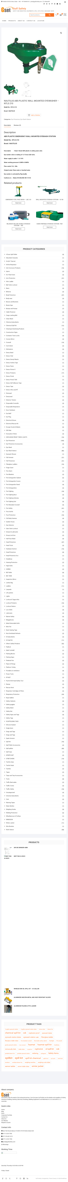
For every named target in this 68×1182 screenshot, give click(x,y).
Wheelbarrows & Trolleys (13, 816)
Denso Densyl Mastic (12, 359)
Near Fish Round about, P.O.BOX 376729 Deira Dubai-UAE (18, 1131)
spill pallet (53, 1058)
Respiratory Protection (12, 694)
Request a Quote (5, 1122)
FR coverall (59, 1040)
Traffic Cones (10, 786)
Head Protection (11, 552)
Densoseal (9, 396)
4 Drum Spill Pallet (11, 254)
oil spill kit (49, 1049)
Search (49, 15)
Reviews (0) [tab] (17, 125)
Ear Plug (8, 417)
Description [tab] (7, 125)
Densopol (9, 393)
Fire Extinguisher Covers (13, 481)
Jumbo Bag (9, 582)
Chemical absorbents (12, 322)
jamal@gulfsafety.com (36, 1)
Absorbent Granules (12, 258)
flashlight (51, 1040)
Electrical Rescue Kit (12, 423)
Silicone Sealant (11, 725)
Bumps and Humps (11, 308)
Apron (8, 271)
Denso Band (9, 352)
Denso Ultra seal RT (12, 390)
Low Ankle (9, 610)
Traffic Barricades (11, 782)
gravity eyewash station (11, 1045)
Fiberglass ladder (47, 1037)
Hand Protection (11, 542)
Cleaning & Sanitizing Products (15, 329)
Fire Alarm (9, 471)
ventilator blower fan (17, 1062)
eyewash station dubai (13, 1037)
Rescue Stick (10, 687)
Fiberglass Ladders (11, 464)
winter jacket (37, 1066)
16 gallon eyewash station (11, 1029)
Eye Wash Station (25, 119)
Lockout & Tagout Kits (12, 599)
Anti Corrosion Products (13, 268)
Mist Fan (8, 626)
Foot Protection (10, 515)
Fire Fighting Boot (11, 495)
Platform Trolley (11, 667)
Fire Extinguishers (11, 488)
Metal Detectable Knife (13, 623)
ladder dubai (22, 1049)
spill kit (19, 1057)
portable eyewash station (23, 1053)
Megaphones (10, 620)
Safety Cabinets (10, 701)
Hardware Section (11, 549)
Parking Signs (10, 657)
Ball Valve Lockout (11, 285)
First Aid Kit (9, 511)
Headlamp (9, 559)
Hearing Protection (11, 562)
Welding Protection (11, 813)
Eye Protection (15, 119)
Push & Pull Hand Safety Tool (14, 681)
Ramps (8, 684)
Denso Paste (10, 366)
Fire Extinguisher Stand (13, 484)
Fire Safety (9, 508)
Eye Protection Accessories (14, 444)
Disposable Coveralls (12, 403)
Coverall (8, 342)
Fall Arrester (9, 457)
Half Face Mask (10, 538)
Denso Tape (9, 386)
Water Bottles (10, 806)
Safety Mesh (9, 708)
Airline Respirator (11, 264)
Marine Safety (10, 616)
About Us (21, 20)
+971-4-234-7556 (7, 1133)
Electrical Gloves (11, 420)
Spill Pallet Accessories (13, 745)
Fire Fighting (9, 491)
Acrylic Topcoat (10, 261)
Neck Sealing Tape (11, 630)
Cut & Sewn (9, 346)
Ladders (8, 586)
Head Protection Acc (12, 555)
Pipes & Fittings (10, 664)
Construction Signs (11, 332)
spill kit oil (45, 1058)
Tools (7, 779)
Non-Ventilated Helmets (13, 633)
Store (2, 1113)
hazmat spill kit (45, 1044)
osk (57, 1049)
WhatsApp (5, 1144)
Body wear (9, 298)
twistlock (7, 1062)
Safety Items (53, 1053)
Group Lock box (10, 535)
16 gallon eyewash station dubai (29, 1029)
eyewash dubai (47, 1033)
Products (12, 20)
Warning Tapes (10, 802)
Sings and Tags (10, 731)
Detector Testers (11, 400)
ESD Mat (8, 430)
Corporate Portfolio (6, 1115)
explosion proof (34, 1033)
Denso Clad (9, 356)
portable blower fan (10, 1053)
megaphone (29, 1049)
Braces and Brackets (12, 302)
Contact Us (31, 20)
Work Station (10, 829)
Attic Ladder (9, 281)
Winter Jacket (10, 823)
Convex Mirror (10, 339)
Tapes (8, 772)
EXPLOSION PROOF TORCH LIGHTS (16, 437)
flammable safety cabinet (40, 1040)
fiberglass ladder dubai (11, 1041)
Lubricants (9, 613)
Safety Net (9, 711)
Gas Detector (10, 525)
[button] (61, 33)
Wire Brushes (10, 826)
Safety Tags (9, 718)
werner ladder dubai (23, 1066)
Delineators (9, 349)
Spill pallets (9, 748)
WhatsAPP (47, 1)
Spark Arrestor (10, 738)
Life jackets (9, 593)
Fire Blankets (10, 474)
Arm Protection (10, 278)
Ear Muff (8, 413)
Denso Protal (10, 376)
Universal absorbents (12, 796)
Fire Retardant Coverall (13, 505)
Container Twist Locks (12, 335)
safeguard (43, 1053)
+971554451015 (26, 1)
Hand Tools (9, 545)
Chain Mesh (9, 319)
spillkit (8, 1057)
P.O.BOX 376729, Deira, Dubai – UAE (12, 1)
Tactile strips (10, 762)
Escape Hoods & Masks (13, 427)
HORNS (8, 569)
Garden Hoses (10, 522)
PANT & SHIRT (10, 650)
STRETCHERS (10, 758)
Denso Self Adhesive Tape (14, 383)
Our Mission (4, 1120)
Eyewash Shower (11, 454)
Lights (8, 596)
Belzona (8, 291)
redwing (35, 1053)
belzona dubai (42, 1029)
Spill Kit (8, 741)
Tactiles (8, 769)
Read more (18, 203)
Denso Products (11, 373)
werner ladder (10, 1066)
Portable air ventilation (12, 670)
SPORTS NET (10, 755)
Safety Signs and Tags (12, 714)
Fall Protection (10, 461)
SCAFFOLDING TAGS (12, 721)
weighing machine (30, 1062)
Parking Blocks (10, 653)
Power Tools (10, 674)
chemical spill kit (13, 1033)
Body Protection (11, 295)
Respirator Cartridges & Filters (15, 691)
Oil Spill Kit (9, 640)
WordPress (64, 1178)
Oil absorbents (10, 637)
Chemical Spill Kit (11, 325)
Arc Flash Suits (10, 275)
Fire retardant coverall (26, 1040)
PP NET (8, 677)
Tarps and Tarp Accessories (14, 775)
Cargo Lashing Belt (11, 315)
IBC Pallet (9, 572)
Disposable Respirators (13, 407)
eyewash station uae (31, 1037)
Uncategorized (10, 792)
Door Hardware (10, 410)
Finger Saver (9, 467)
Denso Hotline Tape (12, 363)
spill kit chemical (33, 1058)
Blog (2, 1111)
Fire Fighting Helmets (12, 498)
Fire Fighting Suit (11, 501)
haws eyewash (22, 1045)
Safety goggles (10, 704)
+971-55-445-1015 (7, 1136)
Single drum (9, 728)
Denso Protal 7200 (11, 379)
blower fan (50, 1029)
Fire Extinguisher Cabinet (13, 478)
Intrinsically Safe (10, 1049)
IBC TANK (9, 576)
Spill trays (9, 752)
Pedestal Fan (10, 660)
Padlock (8, 647)
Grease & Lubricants (12, 532)
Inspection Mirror (11, 579)
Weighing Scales (11, 809)
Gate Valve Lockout (12, 528)
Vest (7, 799)
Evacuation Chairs (11, 434)
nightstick (39, 1049)
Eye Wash (9, 447)
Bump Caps (9, 305)
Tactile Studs (10, 765)
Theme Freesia (52, 1178)
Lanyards (8, 589)
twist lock (60, 1058)
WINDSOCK (9, 819)
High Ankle (9, 566)
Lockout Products (11, 603)
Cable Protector (10, 312)
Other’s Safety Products (13, 643)
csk (24, 1033)
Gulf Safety (19, 8)
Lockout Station (11, 606)
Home (4, 20)
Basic (7, 288)
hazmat (31, 1044)
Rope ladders (10, 698)
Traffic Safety (10, 789)
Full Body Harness (11, 518)
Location (40, 20)
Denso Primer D (10, 369)
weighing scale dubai (44, 1062)
